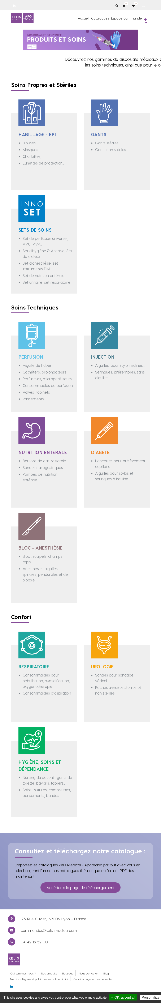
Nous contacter (88, 973)
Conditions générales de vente (93, 979)
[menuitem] (83, 18)
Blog (106, 973)
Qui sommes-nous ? (23, 973)
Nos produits (49, 973)
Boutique (67, 973)
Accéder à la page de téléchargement (80, 887)
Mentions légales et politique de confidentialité (39, 979)
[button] (145, 20)
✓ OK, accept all (123, 997)
